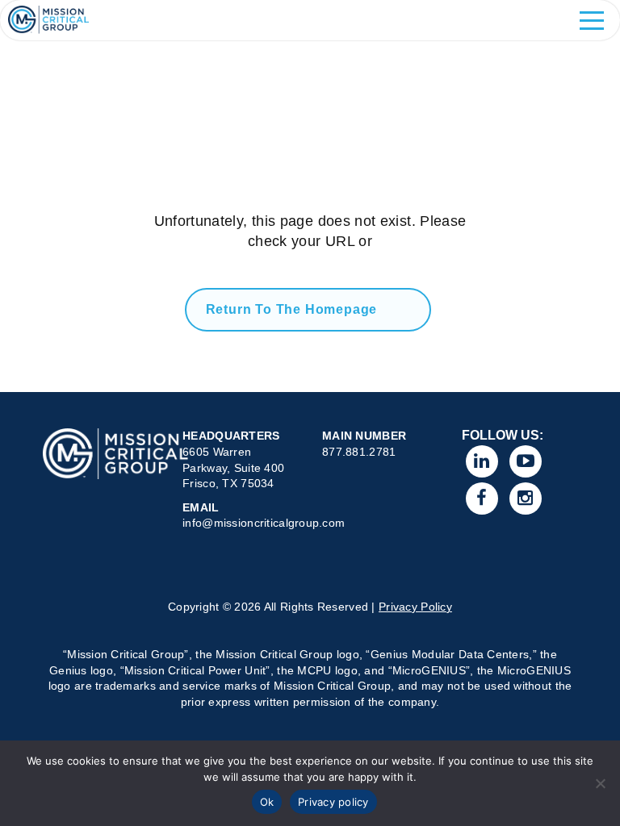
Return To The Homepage (292, 309)
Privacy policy (333, 801)
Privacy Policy (415, 606)
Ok (267, 801)
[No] (600, 783)
